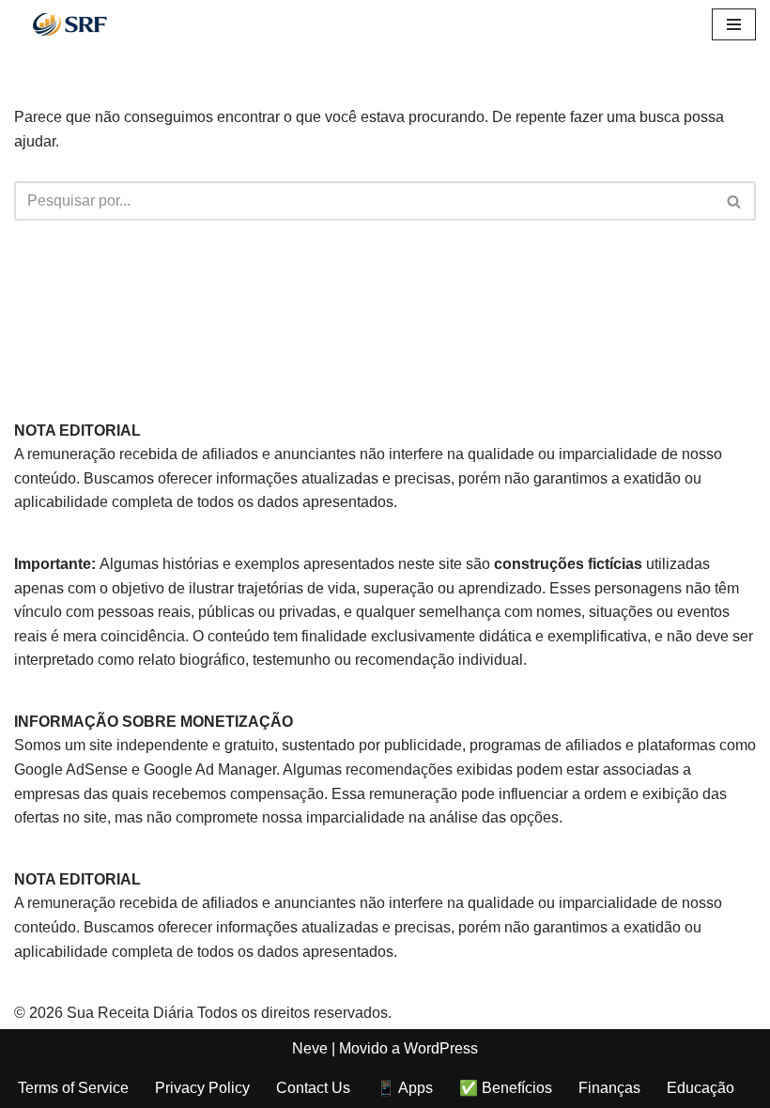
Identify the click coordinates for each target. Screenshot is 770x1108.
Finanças (609, 1088)
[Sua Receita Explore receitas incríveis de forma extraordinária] (70, 24)
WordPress (441, 1048)
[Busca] (735, 201)
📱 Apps (405, 1088)
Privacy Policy (202, 1088)
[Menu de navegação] (734, 24)
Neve (310, 1048)
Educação (700, 1088)
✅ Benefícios (505, 1088)
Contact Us (313, 1088)
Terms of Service (73, 1088)
